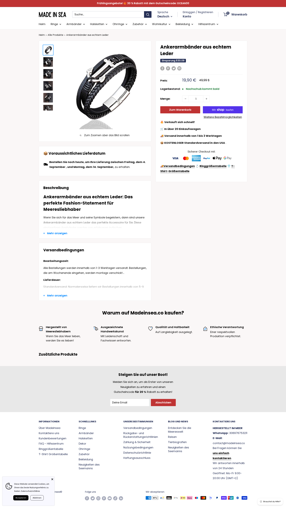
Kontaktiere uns (49, 433)
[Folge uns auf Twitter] (93, 498)
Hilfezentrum (206, 24)
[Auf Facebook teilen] (162, 68)
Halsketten (97, 24)
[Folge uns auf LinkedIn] (121, 498)
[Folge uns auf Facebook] (87, 498)
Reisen (172, 437)
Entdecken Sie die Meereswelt (179, 430)
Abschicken (163, 402)
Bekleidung (183, 24)
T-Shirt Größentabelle (53, 454)
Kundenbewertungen (52, 438)
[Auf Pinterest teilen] (168, 68)
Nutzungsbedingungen (138, 447)
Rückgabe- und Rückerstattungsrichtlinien (140, 435)
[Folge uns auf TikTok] (115, 498)
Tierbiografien (177, 442)
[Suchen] (147, 14)
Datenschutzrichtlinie (137, 453)
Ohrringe (118, 24)
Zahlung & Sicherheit (136, 442)
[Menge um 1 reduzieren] (185, 99)
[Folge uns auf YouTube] (110, 498)
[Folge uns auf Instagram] (98, 498)
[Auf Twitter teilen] (174, 68)
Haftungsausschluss (136, 458)
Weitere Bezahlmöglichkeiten (223, 117)
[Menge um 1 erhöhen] (206, 99)
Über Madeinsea (49, 428)
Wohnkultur (159, 24)
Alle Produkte (55, 35)
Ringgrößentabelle (51, 449)
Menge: (165, 99)
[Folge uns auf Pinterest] (104, 498)
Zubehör (138, 24)
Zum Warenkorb (180, 110)
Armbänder (74, 24)
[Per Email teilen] (179, 68)
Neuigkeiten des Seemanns (89, 466)
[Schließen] (52, 478)
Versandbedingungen (137, 428)
